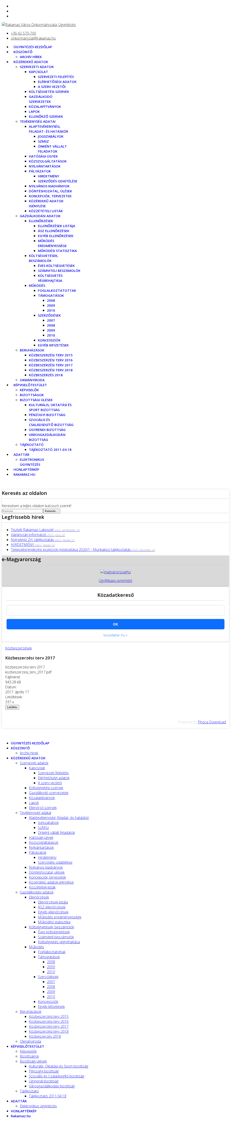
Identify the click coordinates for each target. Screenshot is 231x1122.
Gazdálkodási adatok (40, 216)
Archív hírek (31, 56)
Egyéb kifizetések (53, 345)
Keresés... (51, 511)
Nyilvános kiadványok (49, 186)
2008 (51, 300)
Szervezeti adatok (37, 66)
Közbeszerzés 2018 (46, 375)
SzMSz (43, 141)
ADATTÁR (21, 454)
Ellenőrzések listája (56, 225)
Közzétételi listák (46, 211)
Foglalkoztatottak (57, 290)
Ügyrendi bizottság (47, 429)
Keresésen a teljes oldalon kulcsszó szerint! (36, 505)
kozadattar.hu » (115, 635)
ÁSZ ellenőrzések (53, 230)
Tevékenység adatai (37, 121)
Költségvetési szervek (49, 91)
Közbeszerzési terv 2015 (51, 355)
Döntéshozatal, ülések (50, 191)
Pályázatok (40, 171)
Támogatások (51, 295)
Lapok (34, 111)
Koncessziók (49, 340)
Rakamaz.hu (24, 474)
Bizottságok (32, 395)
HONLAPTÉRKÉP (26, 469)
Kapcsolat (38, 71)
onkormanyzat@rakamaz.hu (33, 38)
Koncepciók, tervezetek (50, 196)
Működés (37, 285)
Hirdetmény (48, 176)
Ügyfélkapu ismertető (115, 580)
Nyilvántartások (44, 166)
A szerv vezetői (52, 86)
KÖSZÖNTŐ (23, 51)
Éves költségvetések (56, 265)
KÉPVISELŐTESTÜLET (30, 385)
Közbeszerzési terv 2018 (51, 370)
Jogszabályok (50, 136)
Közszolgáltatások (48, 161)
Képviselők (29, 390)
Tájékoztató (32, 444)
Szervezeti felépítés (56, 76)
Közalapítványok (45, 106)
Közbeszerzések (18, 648)
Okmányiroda (32, 380)
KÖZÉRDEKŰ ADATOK (31, 61)
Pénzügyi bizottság (47, 414)
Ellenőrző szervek (46, 116)
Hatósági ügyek (43, 156)
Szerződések (49, 315)
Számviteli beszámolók (59, 270)
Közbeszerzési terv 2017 (51, 365)
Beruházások (32, 350)
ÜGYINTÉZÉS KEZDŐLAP (33, 47)
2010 (51, 310)
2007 (51, 320)
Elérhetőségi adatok (57, 81)
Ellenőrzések (41, 221)
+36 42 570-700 (23, 33)
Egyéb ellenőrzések (55, 235)
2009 (51, 305)
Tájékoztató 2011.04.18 (50, 449)
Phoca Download (212, 722)
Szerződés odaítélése (57, 181)
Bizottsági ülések (36, 400)
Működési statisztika (57, 250)
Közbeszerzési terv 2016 (51, 360)
